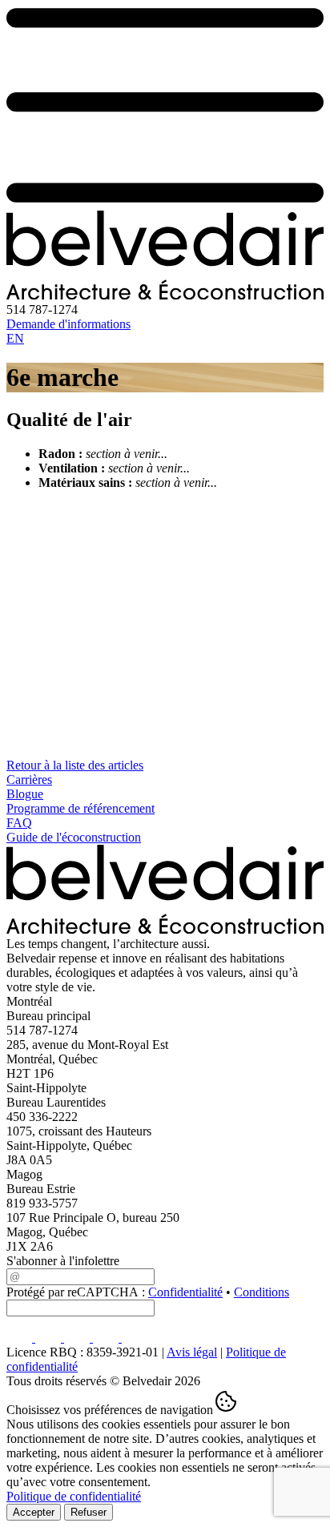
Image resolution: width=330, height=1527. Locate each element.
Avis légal (192, 1352)
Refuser (88, 1512)
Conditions (261, 1292)
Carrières (29, 779)
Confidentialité (185, 1292)
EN (15, 338)
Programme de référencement (80, 808)
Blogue (24, 794)
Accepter (33, 1512)
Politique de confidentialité (73, 1496)
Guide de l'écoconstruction (73, 837)
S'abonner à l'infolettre (62, 1261)
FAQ (19, 823)
